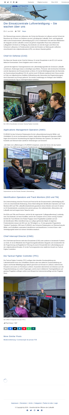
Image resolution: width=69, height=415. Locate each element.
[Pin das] (24, 328)
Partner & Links (48, 403)
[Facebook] (5, 2)
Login (56, 403)
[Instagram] (10, 2)
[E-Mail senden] (6, 328)
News (24, 31)
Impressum (14, 403)
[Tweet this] (15, 328)
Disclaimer (23, 403)
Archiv (31, 403)
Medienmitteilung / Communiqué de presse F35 (20, 340)
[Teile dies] (10, 328)
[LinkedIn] (13, 2)
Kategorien (38, 403)
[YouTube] (16, 2)
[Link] (16, 8)
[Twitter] (7, 2)
